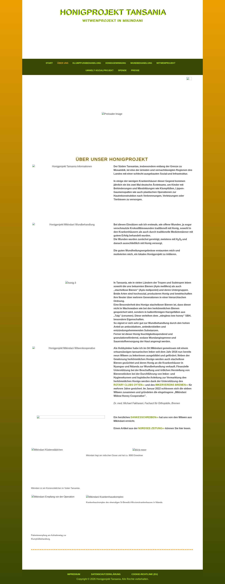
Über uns (62, 63)
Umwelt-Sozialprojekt (100, 70)
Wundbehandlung (141, 63)
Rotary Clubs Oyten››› (129, 385)
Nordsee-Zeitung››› (151, 428)
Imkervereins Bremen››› (171, 385)
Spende (122, 70)
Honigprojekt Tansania (113, 12)
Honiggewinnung (115, 63)
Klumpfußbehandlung (87, 63)
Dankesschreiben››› (144, 417)
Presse (135, 70)
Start (49, 63)
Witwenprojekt (165, 63)
